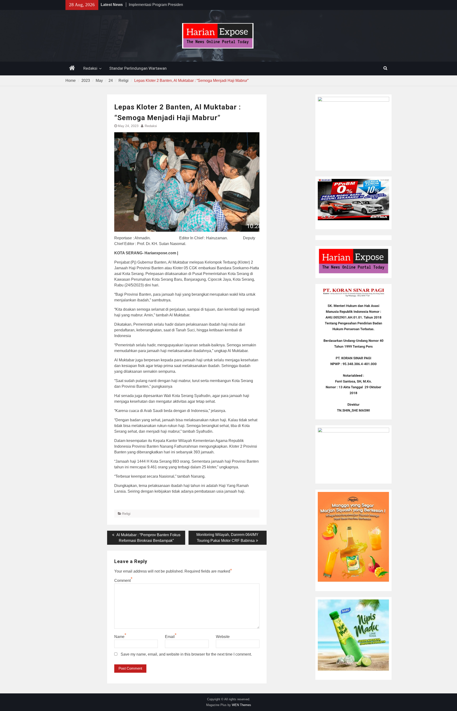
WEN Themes (241, 705)
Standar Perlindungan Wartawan (138, 68)
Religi (126, 513)
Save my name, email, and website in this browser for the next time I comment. (186, 654)
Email (170, 637)
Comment (122, 581)
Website (223, 637)
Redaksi (90, 68)
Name (119, 637)
